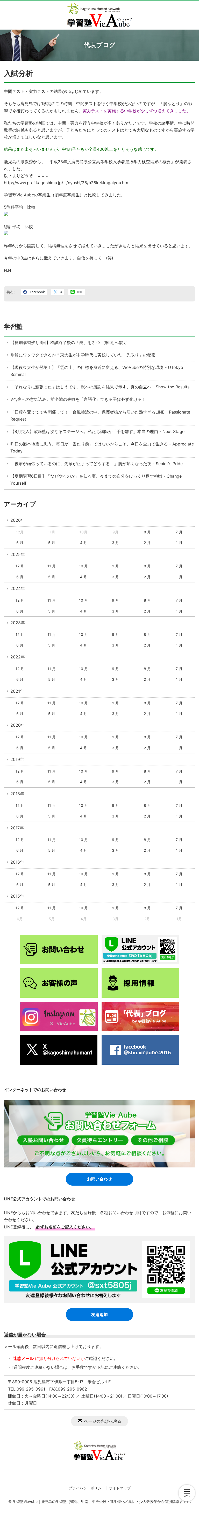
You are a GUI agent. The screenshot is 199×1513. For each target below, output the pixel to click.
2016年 (17, 862)
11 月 (51, 566)
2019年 (17, 759)
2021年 (17, 691)
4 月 (83, 542)
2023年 (17, 622)
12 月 (20, 566)
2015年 (17, 896)
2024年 (17, 588)
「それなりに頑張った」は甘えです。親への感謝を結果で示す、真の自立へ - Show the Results (99, 386)
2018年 (17, 793)
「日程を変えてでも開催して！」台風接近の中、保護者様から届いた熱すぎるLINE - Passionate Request (100, 415)
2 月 (147, 542)
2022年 (17, 656)
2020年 (17, 725)
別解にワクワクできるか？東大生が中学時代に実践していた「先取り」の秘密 (82, 354)
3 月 (115, 542)
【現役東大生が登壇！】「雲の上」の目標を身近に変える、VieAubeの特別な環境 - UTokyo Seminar (96, 371)
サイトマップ (120, 1488)
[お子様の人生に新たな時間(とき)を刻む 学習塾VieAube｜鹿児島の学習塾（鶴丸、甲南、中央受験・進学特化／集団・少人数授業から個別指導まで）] (99, 15)
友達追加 (99, 1314)
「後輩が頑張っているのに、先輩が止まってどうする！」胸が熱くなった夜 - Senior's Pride (96, 463)
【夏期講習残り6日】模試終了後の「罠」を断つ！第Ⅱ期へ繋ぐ (68, 342)
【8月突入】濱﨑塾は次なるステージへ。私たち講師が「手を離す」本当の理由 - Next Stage (97, 431)
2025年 (17, 554)
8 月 (147, 532)
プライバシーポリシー (87, 1488)
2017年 (17, 827)
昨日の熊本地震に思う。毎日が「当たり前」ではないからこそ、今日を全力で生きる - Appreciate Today (102, 447)
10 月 (83, 566)
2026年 (17, 520)
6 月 (19, 542)
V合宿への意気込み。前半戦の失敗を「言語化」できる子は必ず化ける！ (78, 399)
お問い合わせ (99, 1178)
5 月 (51, 542)
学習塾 (13, 326)
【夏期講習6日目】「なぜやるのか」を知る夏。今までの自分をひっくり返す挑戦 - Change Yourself (96, 479)
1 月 (179, 542)
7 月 (179, 532)
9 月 (115, 566)
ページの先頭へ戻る (102, 1421)
